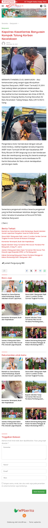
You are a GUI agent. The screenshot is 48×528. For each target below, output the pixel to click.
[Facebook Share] (26, 270)
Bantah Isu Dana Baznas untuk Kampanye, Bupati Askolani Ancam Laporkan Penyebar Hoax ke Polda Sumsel (23, 232)
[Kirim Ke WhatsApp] (44, 270)
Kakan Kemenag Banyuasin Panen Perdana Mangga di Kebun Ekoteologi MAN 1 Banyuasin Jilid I (22, 256)
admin (8, 43)
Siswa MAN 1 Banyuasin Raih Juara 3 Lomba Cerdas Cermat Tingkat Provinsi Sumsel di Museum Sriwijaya (24, 237)
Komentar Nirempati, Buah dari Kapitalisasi (18, 242)
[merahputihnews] (14, 6)
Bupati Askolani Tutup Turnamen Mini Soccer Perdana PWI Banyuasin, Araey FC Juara (23, 246)
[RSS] (24, 516)
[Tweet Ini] (31, 270)
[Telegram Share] (40, 270)
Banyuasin (5, 28)
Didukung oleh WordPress (16, 522)
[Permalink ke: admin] (3, 43)
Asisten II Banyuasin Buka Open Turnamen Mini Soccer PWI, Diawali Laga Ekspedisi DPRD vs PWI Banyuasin (23, 251)
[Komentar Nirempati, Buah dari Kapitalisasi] (12, 309)
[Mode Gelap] (41, 6)
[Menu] (3, 6)
